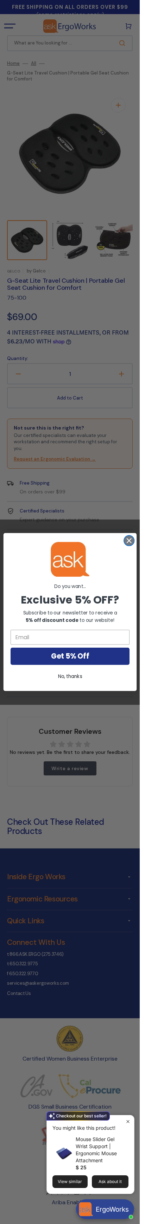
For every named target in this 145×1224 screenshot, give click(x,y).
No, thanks (70, 676)
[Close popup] (128, 1121)
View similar (70, 1181)
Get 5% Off (70, 656)
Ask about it (110, 1181)
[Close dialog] (129, 540)
